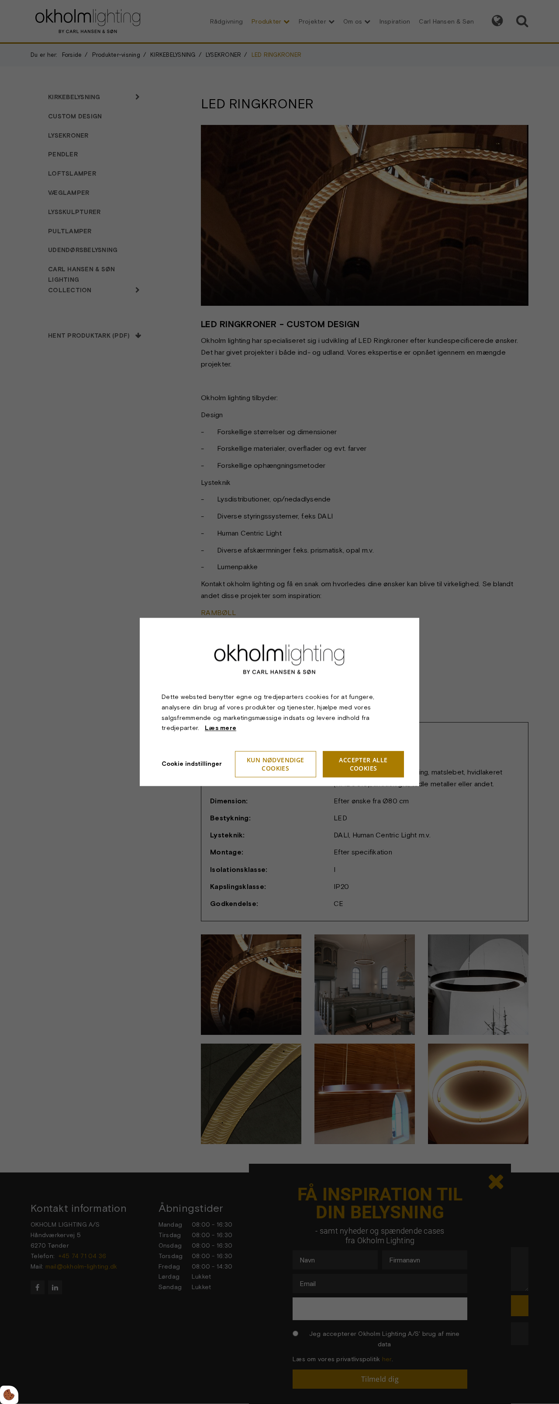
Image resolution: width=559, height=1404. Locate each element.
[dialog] (279, 702)
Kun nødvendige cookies (275, 764)
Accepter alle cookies (363, 764)
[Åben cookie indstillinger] (9, 1395)
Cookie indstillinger (192, 764)
